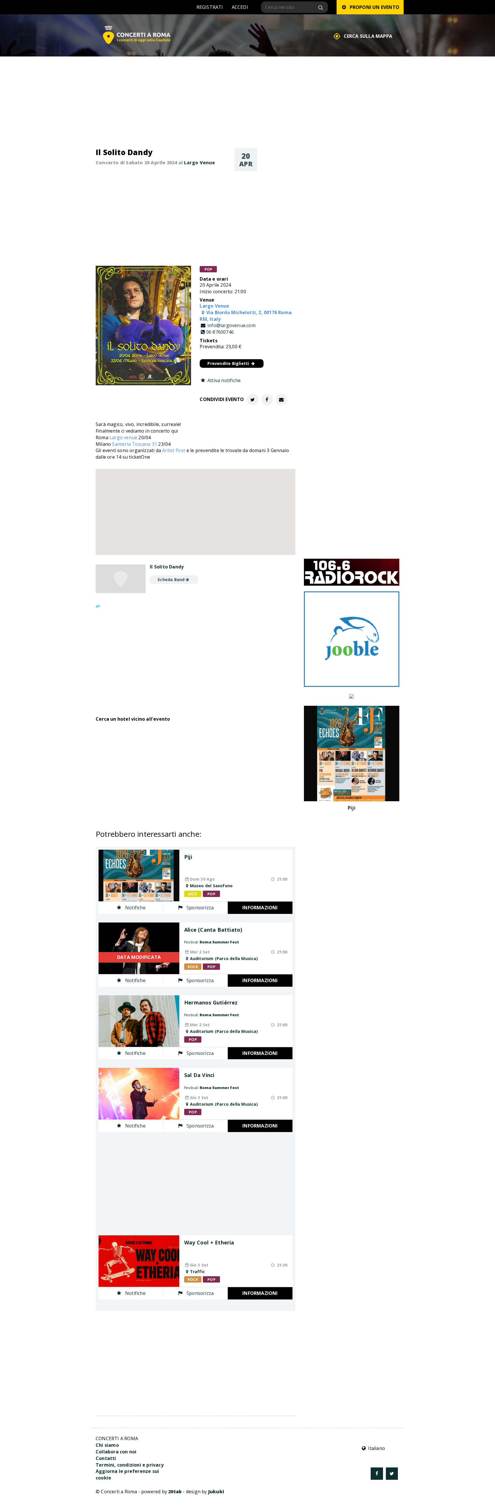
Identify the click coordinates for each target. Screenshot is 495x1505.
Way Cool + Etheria (209, 1243)
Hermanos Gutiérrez (211, 1003)
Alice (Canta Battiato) (213, 930)
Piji (188, 857)
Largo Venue (199, 162)
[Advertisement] (195, 218)
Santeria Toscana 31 (134, 444)
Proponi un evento (373, 7)
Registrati (210, 7)
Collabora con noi (116, 1452)
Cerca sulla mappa (368, 36)
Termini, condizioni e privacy (130, 1465)
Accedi (240, 7)
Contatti (106, 1458)
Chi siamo (107, 1445)
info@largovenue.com (231, 325)
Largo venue (123, 437)
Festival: (211, 942)
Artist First (173, 450)
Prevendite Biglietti (228, 363)
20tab (175, 1491)
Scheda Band (171, 579)
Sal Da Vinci (199, 1075)
